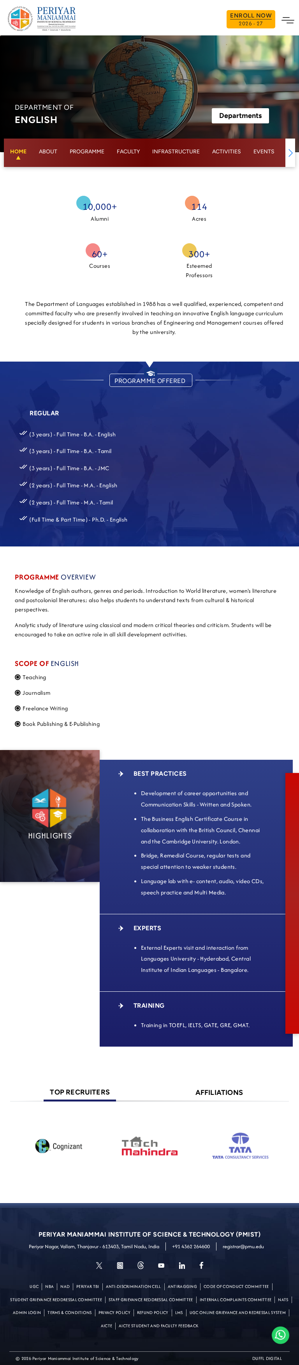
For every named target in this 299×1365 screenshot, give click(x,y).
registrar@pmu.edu (243, 1246)
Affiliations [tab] (219, 1092)
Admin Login (27, 1312)
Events (263, 151)
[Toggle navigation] (287, 19)
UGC (34, 1286)
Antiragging (182, 1286)
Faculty (128, 151)
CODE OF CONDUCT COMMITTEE (236, 1286)
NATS (283, 1299)
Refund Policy (153, 1312)
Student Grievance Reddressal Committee (56, 1299)
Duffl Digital (267, 1358)
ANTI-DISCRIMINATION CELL (133, 1286)
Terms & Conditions (69, 1312)
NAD (65, 1286)
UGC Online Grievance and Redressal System (238, 1312)
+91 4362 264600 (191, 1246)
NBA (49, 1286)
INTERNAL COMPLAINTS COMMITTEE (236, 1299)
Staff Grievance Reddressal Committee (151, 1299)
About (48, 151)
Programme (87, 151)
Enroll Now (251, 19)
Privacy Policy (114, 1312)
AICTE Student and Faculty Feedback (158, 1326)
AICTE (107, 1326)
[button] (290, 153)
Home (18, 151)
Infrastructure (176, 151)
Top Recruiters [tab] (80, 1092)
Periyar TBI (87, 1286)
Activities (226, 151)
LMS (179, 1312)
